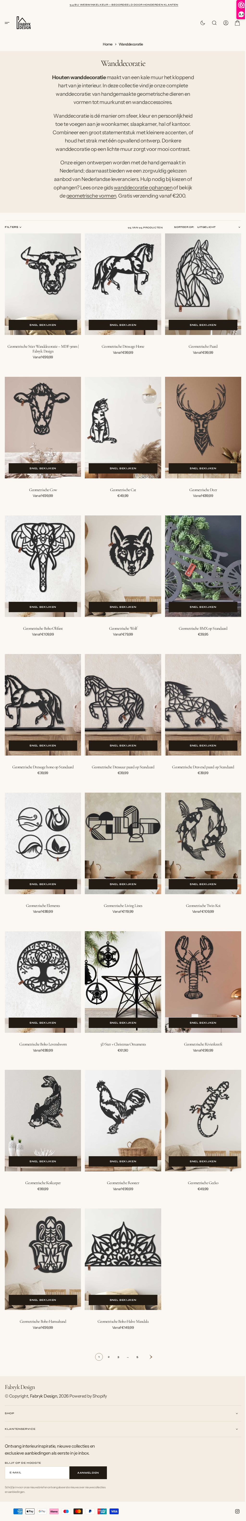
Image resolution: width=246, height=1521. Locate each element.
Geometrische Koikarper (42, 1184)
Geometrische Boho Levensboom (42, 1047)
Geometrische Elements (42, 910)
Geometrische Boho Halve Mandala (121, 1321)
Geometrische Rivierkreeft (200, 1047)
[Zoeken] (211, 23)
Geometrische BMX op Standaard (200, 636)
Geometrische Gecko (200, 1184)
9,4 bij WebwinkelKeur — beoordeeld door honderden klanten (124, 4)
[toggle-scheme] (199, 23)
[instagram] (234, 1511)
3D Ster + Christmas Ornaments (121, 1047)
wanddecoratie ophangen (141, 200)
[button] (8, 23)
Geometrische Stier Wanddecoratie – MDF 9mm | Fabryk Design (42, 360)
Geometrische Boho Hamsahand (42, 1321)
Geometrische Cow (42, 499)
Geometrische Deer (200, 499)
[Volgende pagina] (145, 1357)
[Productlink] (42, 296)
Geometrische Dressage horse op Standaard (42, 773)
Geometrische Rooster (121, 1184)
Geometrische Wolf (121, 636)
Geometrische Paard (200, 357)
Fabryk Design (43, 1396)
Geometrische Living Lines (121, 910)
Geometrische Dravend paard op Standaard (200, 773)
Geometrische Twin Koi (200, 910)
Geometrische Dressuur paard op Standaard (121, 773)
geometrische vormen (89, 208)
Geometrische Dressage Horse (121, 357)
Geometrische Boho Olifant (42, 636)
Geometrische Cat (121, 499)
